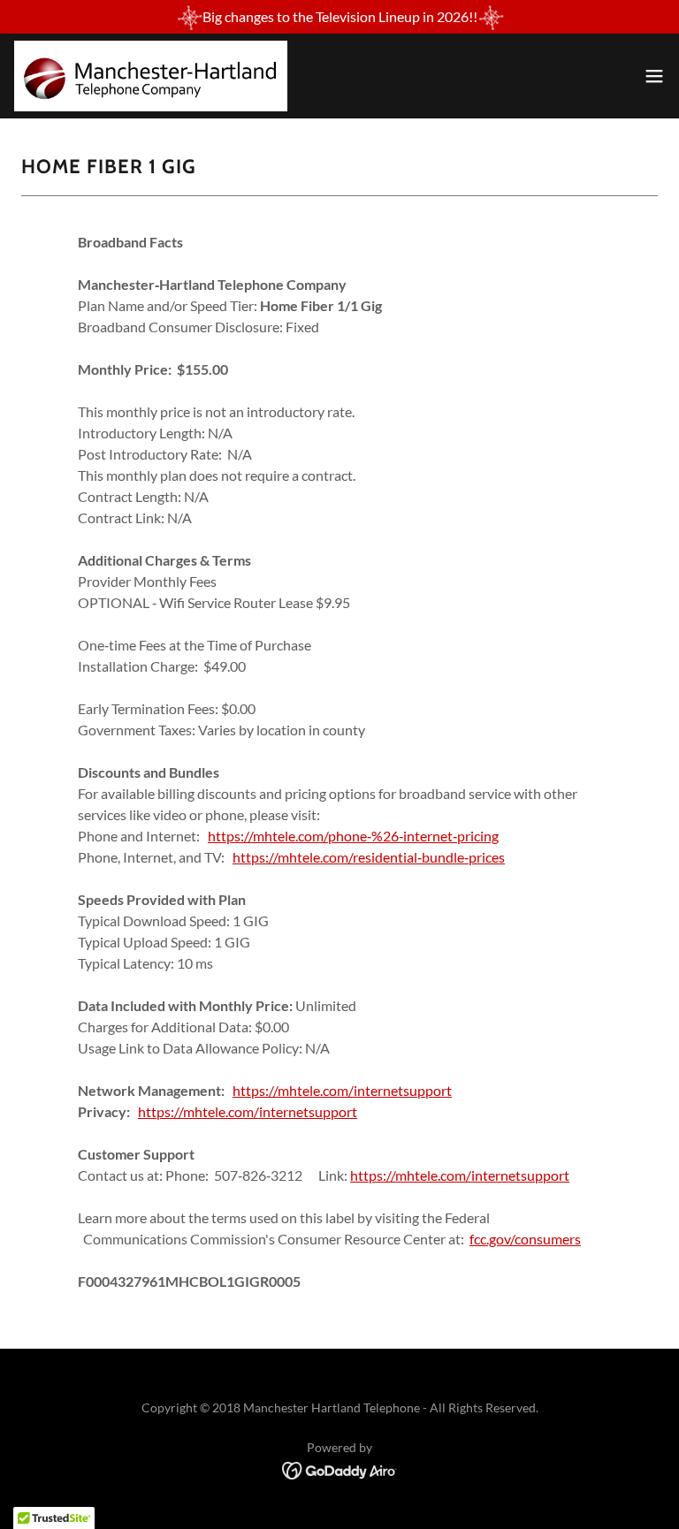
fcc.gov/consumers (525, 1238)
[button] (654, 76)
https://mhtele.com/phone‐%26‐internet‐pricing (353, 835)
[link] (150, 76)
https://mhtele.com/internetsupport (342, 1090)
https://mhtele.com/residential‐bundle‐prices (369, 856)
